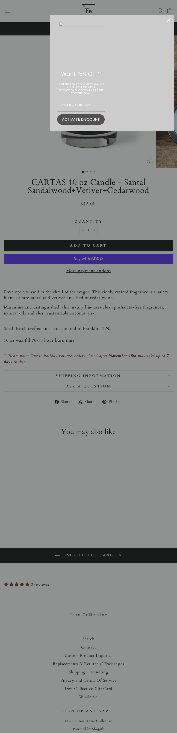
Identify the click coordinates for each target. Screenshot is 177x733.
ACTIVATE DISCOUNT (81, 119)
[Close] (168, 20)
